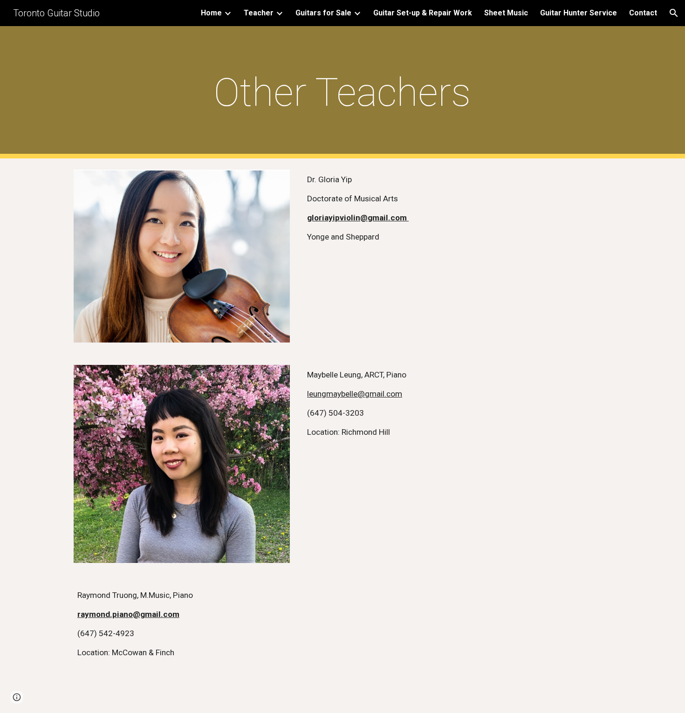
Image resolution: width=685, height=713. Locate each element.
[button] (674, 13)
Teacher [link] (259, 12)
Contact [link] (643, 12)
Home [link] (211, 12)
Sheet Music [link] (506, 12)
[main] (342, 92)
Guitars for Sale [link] (323, 12)
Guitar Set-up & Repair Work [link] (422, 12)
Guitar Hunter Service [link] (578, 12)
